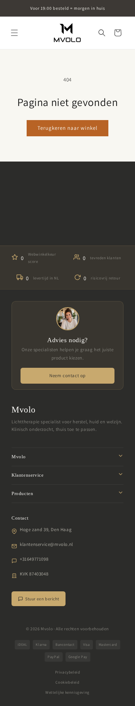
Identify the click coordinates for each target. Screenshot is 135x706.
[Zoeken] (102, 33)
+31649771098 (34, 559)
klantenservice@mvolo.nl (46, 544)
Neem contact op (67, 375)
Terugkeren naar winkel (67, 127)
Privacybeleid (67, 672)
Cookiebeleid (67, 682)
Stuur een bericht (42, 598)
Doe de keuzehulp (67, 228)
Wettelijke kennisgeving (67, 692)
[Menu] (14, 33)
